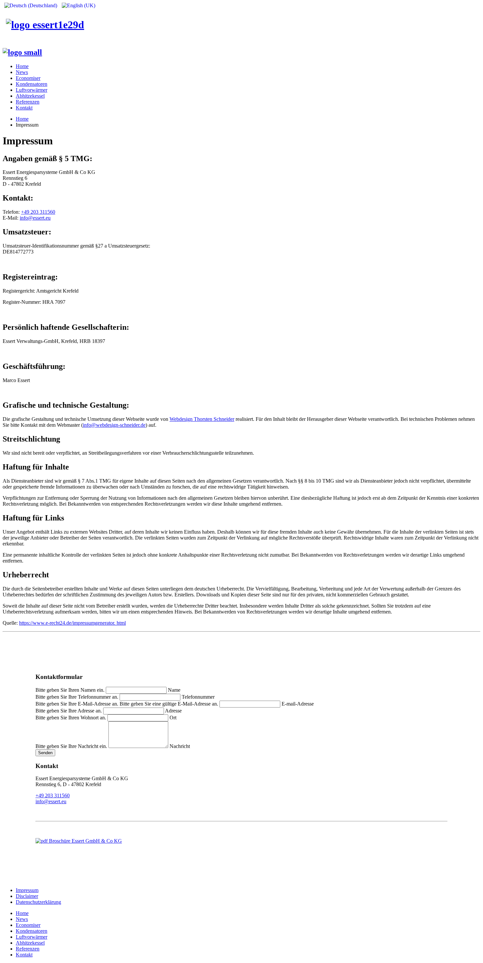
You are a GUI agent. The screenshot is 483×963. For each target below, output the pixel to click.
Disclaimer (27, 896)
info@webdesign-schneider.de (114, 425)
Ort (173, 717)
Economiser (28, 78)
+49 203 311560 (38, 212)
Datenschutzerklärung (38, 902)
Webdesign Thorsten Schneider (202, 419)
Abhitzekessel (30, 96)
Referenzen (27, 102)
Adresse (173, 710)
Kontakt (24, 107)
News (22, 72)
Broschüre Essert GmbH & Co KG (85, 841)
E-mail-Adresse (298, 704)
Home (22, 66)
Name (174, 690)
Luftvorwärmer (31, 90)
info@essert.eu (35, 218)
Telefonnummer (198, 697)
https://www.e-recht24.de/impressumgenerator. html (72, 623)
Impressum (27, 890)
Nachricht (180, 746)
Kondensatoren (31, 84)
